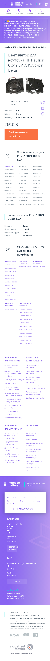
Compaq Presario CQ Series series (25, 304)
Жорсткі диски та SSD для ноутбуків (13, 407)
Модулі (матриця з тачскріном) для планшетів (33, 379)
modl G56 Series (9, 275)
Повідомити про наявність (18, 134)
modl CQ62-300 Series (25, 336)
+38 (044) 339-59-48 (10, 528)
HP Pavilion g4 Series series (37, 262)
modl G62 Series (9, 278)
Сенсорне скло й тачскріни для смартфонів (11, 435)
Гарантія (35, 498)
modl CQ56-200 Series (25, 326)
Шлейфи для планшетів (35, 398)
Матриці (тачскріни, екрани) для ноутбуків (13, 394)
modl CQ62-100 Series (25, 330)
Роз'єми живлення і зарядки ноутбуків (12, 388)
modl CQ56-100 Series (25, 323)
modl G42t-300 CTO (10, 268)
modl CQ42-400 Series (25, 319)
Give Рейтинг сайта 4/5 (15, 590)
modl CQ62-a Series (25, 340)
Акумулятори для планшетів (32, 366)
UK (36, 4)
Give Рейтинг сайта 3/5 (13, 590)
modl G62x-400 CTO (10, 289)
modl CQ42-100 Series (25, 309)
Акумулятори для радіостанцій (32, 456)
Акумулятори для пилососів (32, 434)
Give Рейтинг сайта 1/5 (8, 590)
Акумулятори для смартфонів (11, 443)
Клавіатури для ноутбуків (14, 380)
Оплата (23, 498)
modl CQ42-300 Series (25, 316)
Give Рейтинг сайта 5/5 (17, 590)
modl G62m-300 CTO (11, 282)
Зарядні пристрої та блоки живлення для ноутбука (13, 373)
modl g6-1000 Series (25, 266)
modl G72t (8, 296)
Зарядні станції (31, 439)
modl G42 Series (9, 265)
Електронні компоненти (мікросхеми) (35, 444)
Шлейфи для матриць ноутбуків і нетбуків (13, 400)
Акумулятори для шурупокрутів (32, 469)
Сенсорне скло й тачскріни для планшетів (35, 387)
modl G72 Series (9, 292)
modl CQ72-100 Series (25, 343)
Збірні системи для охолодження (12, 413)
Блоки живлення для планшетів (34, 372)
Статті (22, 501)
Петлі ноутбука (10, 383)
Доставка (11, 498)
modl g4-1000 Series (39, 266)
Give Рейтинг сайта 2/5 (10, 590)
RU (40, 4)
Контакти (36, 501)
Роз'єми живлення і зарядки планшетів (33, 393)
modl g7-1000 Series (11, 309)
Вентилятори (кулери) (13, 418)
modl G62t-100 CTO (10, 285)
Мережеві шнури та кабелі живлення (33, 450)
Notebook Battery (12, 484)
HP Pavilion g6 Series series (23, 262)
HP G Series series (10, 261)
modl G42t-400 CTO (10, 272)
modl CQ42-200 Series (25, 312)
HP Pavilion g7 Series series (9, 304)
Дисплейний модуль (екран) (12, 449)
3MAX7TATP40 (9, 166)
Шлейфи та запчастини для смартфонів (13, 455)
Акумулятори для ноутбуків (11, 366)
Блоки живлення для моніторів (34, 462)
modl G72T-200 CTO (10, 299)
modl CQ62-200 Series (25, 333)
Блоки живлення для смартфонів (13, 461)
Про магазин (10, 502)
